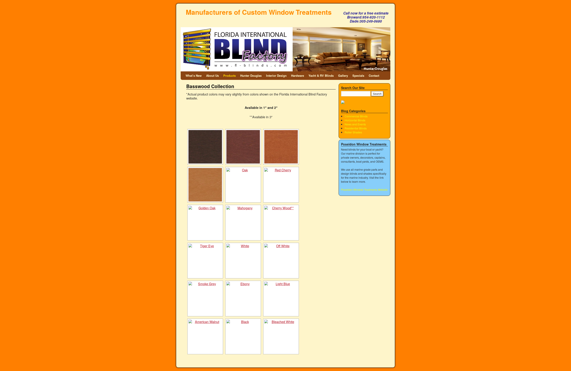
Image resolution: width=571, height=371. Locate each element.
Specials (358, 75)
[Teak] (281, 147)
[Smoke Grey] (205, 298)
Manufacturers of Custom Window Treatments (259, 12)
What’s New (194, 75)
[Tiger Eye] (205, 260)
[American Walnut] (205, 336)
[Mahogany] (243, 222)
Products (229, 75)
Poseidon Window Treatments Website (364, 189)
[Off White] (281, 260)
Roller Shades (353, 132)
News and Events (355, 124)
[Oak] (243, 184)
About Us (212, 75)
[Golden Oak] (205, 222)
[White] (243, 260)
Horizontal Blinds (355, 120)
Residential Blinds (356, 128)
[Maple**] (205, 184)
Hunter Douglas (251, 75)
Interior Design (276, 75)
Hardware (297, 75)
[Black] (243, 336)
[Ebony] (243, 298)
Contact (374, 75)
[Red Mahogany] (243, 147)
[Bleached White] (281, 336)
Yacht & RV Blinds (321, 75)
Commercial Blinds (356, 116)
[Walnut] (205, 147)
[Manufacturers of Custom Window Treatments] (285, 39)
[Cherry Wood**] (281, 222)
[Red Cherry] (281, 184)
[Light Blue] (281, 298)
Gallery (343, 75)
